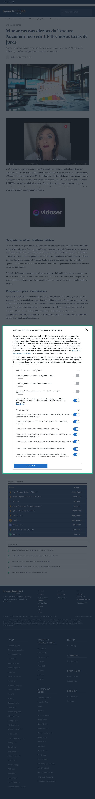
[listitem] (47, 370)
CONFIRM (31, 466)
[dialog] (47, 399)
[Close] (87, 330)
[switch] (76, 375)
